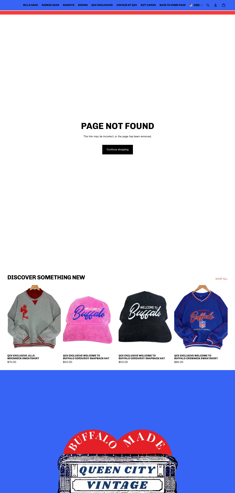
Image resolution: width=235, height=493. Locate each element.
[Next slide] (55, 318)
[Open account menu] (216, 5)
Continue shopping (118, 149)
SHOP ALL (221, 278)
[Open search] (208, 5)
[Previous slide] (12, 318)
